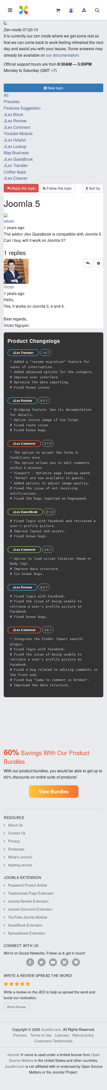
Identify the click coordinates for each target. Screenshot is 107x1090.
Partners (20, 1035)
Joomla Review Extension (28, 901)
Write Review (16, 1006)
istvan (9, 221)
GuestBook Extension (25, 925)
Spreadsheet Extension (26, 933)
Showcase (16, 848)
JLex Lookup (15, 146)
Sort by (94, 188)
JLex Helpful (15, 140)
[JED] (64, 962)
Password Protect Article (27, 885)
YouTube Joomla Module (27, 917)
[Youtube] (53, 962)
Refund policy (83, 1035)
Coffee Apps (15, 172)
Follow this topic (59, 188)
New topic (55, 87)
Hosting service (20, 864)
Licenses (62, 1035)
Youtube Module (18, 133)
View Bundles (53, 791)
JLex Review (15, 121)
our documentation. (63, 55)
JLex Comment (17, 127)
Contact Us (16, 832)
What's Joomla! (20, 856)
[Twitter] (42, 962)
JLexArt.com (51, 1029)
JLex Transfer (16, 165)
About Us (15, 824)
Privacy (14, 840)
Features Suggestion (22, 108)
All (6, 95)
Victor (9, 287)
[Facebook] (30, 962)
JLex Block (13, 114)
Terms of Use (41, 1035)
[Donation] (76, 962)
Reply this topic (22, 188)
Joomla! (13, 1054)
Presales (11, 101)
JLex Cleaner (15, 178)
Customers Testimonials (53, 1040)
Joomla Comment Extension (30, 909)
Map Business (16, 152)
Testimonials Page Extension (31, 893)
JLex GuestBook (18, 159)
